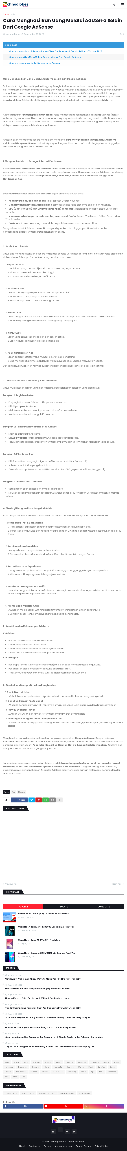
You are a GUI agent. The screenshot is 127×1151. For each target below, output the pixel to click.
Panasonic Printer (47, 1093)
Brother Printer (11, 1093)
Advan (17, 1062)
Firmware (95, 1062)
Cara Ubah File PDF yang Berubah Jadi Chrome (43, 913)
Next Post (117, 883)
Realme (34, 1072)
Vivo (15, 1076)
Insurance (22, 1067)
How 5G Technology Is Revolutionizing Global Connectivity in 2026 (40, 1027)
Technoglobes (57, 1141)
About (22, 1146)
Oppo (112, 1067)
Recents (63, 906)
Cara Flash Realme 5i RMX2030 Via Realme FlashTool (46, 927)
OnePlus (101, 1067)
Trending (112, 1072)
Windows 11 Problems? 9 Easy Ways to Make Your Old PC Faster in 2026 (43, 979)
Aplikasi (48, 1062)
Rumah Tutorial (83, 1146)
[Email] (52, 799)
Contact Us (34, 1146)
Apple (58, 1062)
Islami (46, 1067)
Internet (35, 1067)
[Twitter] (31, 799)
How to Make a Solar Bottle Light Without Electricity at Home (37, 998)
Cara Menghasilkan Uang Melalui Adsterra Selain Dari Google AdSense (45, 57)
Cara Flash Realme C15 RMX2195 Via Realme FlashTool (47, 953)
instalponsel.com (63, 1146)
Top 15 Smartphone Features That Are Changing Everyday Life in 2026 (43, 1008)
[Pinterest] (38, 799)
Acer (7, 1062)
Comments (104, 906)
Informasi (9, 1067)
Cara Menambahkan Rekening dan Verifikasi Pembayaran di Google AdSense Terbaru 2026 (55, 51)
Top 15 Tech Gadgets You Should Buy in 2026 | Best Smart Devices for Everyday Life (49, 1046)
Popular (23, 906)
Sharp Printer (84, 1093)
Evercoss (82, 1062)
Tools (101, 1072)
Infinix (116, 1062)
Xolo (23, 1076)
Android (36, 1062)
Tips (92, 1072)
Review (45, 1072)
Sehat (83, 1072)
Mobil (90, 1067)
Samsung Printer (66, 1093)
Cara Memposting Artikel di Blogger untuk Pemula (34, 63)
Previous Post (11, 883)
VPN (6, 1076)
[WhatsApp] (45, 799)
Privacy (47, 1146)
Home (6, 14)
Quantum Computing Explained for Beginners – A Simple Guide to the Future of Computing (54, 1037)
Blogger (21, 792)
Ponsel (8, 1072)
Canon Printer (28, 1093)
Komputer (58, 1067)
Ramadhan (21, 1072)
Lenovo (70, 1067)
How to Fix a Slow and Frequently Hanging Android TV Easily (37, 988)
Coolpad (69, 1062)
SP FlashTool (58, 1072)
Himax (106, 1062)
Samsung (72, 1072)
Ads (13, 14)
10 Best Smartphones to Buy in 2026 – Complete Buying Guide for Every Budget (47, 1017)
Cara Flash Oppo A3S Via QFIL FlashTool (39, 940)
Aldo (26, 1062)
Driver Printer (101, 1146)
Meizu (81, 1067)
